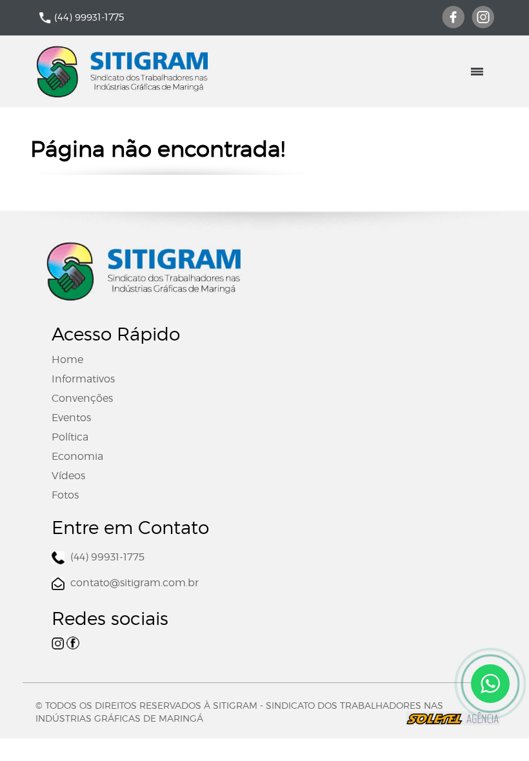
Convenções (82, 398)
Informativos (83, 379)
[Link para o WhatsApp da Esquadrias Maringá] (490, 683)
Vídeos (68, 475)
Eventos (71, 417)
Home (67, 359)
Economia (77, 456)
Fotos (65, 495)
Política (70, 437)
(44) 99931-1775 (89, 17)
